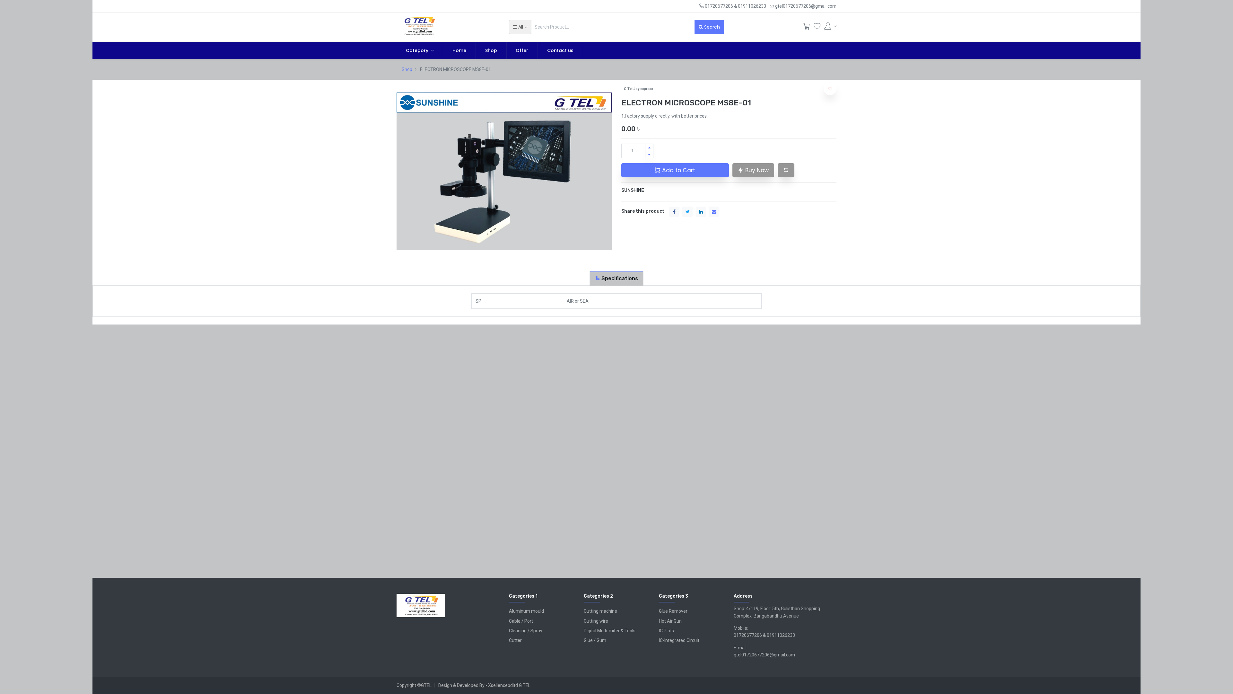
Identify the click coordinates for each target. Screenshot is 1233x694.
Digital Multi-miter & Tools (609, 630)
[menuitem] (459, 50)
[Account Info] (830, 26)
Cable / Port (521, 621)
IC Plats (666, 630)
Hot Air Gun (670, 621)
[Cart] (806, 27)
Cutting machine (600, 611)
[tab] (616, 278)
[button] (520, 27)
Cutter (515, 640)
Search (711, 27)
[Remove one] (649, 154)
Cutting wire (596, 621)
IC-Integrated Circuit (679, 640)
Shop (407, 69)
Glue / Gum (595, 640)
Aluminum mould (526, 611)
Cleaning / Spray (525, 630)
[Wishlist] (817, 27)
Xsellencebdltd (503, 685)
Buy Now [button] (756, 170)
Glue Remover (673, 611)
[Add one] (649, 147)
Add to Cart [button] (677, 170)
